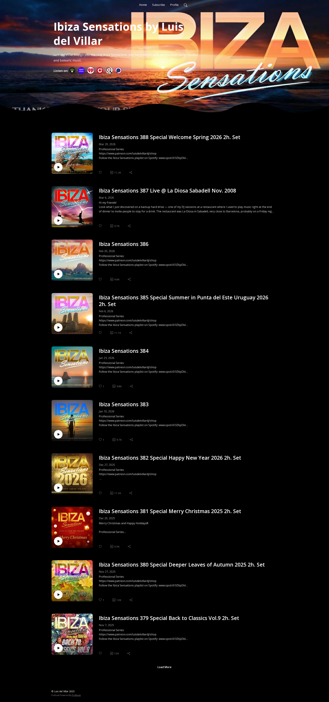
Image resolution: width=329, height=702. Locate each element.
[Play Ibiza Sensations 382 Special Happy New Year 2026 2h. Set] (58, 487)
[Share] (131, 172)
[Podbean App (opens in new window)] (72, 70)
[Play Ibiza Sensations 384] (58, 381)
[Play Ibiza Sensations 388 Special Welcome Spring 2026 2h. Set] (58, 167)
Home (143, 5)
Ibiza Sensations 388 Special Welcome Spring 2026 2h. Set (169, 137)
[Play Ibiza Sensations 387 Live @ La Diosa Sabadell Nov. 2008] (58, 220)
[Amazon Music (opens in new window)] (81, 70)
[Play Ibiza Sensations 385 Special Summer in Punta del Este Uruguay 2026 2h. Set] (58, 327)
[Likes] (100, 172)
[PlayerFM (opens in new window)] (100, 70)
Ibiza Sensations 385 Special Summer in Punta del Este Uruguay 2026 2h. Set (183, 300)
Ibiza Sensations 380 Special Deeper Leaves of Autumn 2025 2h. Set (182, 564)
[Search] (185, 4)
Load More (164, 667)
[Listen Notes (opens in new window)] (109, 70)
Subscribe (158, 5)
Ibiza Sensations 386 (124, 244)
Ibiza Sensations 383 (124, 404)
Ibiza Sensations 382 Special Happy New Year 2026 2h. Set (170, 457)
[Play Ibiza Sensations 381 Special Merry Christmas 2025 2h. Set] (58, 541)
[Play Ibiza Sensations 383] (58, 434)
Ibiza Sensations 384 (124, 350)
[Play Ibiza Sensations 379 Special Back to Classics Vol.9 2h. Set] (58, 648)
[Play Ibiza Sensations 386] (58, 274)
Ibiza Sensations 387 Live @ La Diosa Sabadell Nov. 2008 (167, 190)
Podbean (76, 695)
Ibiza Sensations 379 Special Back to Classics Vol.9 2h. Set (169, 618)
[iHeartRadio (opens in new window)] (90, 70)
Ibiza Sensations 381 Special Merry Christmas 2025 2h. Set (170, 511)
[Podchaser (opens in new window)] (118, 70)
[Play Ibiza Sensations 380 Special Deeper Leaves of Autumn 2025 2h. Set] (58, 594)
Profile (174, 5)
